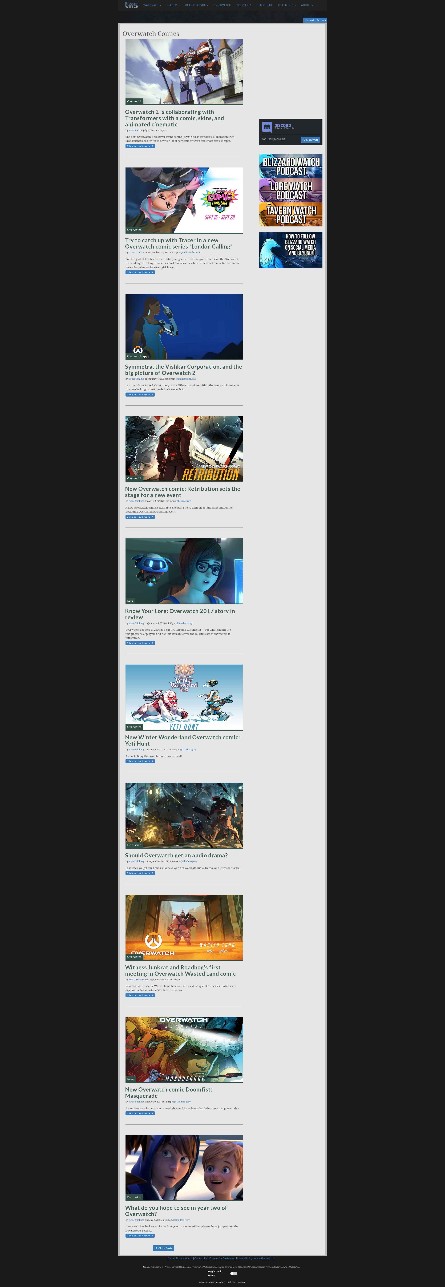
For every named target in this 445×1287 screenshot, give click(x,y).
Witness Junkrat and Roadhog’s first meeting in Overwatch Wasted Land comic (180, 970)
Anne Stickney (136, 501)
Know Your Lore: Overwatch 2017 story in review (180, 614)
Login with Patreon (315, 20)
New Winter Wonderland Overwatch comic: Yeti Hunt (182, 740)
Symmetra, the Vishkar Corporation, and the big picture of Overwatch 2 (183, 369)
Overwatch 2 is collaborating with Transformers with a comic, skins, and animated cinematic (174, 118)
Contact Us (200, 1258)
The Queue (265, 5)
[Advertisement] (292, 48)
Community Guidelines (221, 1258)
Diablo (172, 5)
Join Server (310, 139)
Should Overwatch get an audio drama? (176, 855)
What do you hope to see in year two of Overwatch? (176, 1210)
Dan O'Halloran (137, 979)
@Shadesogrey (182, 501)
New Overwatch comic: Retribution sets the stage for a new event (182, 491)
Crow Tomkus (136, 252)
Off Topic (286, 5)
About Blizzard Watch (180, 1258)
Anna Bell (134, 130)
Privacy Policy (244, 1258)
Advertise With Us (264, 1258)
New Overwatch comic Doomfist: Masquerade (168, 1092)
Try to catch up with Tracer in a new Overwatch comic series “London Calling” (179, 243)
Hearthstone (196, 5)
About (306, 5)
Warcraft (151, 5)
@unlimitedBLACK (190, 252)
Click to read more (139, 146)
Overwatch (222, 5)
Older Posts (165, 1248)
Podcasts (244, 5)
